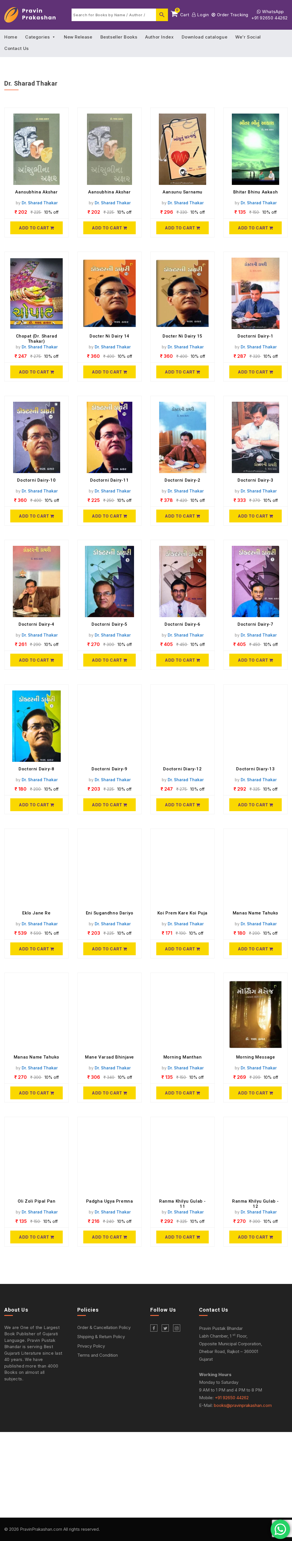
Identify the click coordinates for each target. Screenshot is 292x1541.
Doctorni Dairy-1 (255, 336)
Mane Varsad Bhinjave (109, 1057)
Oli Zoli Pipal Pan (37, 1201)
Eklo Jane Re (36, 913)
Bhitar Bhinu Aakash (255, 192)
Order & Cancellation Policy (104, 1327)
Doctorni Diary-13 (255, 768)
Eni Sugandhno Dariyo (109, 913)
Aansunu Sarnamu (182, 192)
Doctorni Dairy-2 (182, 480)
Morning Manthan (182, 1057)
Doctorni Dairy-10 (36, 480)
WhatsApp (272, 11)
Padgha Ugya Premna (109, 1201)
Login (202, 14)
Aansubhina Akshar (36, 192)
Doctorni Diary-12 (182, 768)
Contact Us (16, 48)
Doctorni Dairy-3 (255, 480)
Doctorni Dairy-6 (182, 624)
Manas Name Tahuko (255, 913)
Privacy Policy (91, 1346)
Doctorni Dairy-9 (109, 768)
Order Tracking (232, 14)
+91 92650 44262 (269, 18)
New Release (78, 37)
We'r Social (248, 37)
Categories (37, 37)
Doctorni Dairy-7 (255, 624)
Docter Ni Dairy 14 (109, 336)
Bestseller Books (118, 37)
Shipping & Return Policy (101, 1336)
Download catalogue (204, 37)
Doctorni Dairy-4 (36, 624)
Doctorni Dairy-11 (109, 480)
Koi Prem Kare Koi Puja (182, 913)
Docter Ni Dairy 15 (182, 336)
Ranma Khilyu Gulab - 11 (182, 1204)
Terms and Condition (97, 1355)
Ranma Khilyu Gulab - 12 (255, 1204)
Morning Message (255, 1057)
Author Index (159, 37)
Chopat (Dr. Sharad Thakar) (36, 339)
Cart (182, 13)
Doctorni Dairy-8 (36, 768)
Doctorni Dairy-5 (109, 624)
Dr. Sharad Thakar (40, 202)
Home (10, 37)
